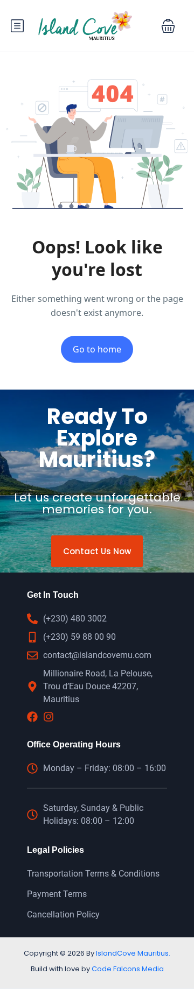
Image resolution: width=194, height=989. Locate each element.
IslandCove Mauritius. (133, 953)
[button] (168, 26)
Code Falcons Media (128, 969)
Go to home (97, 349)
